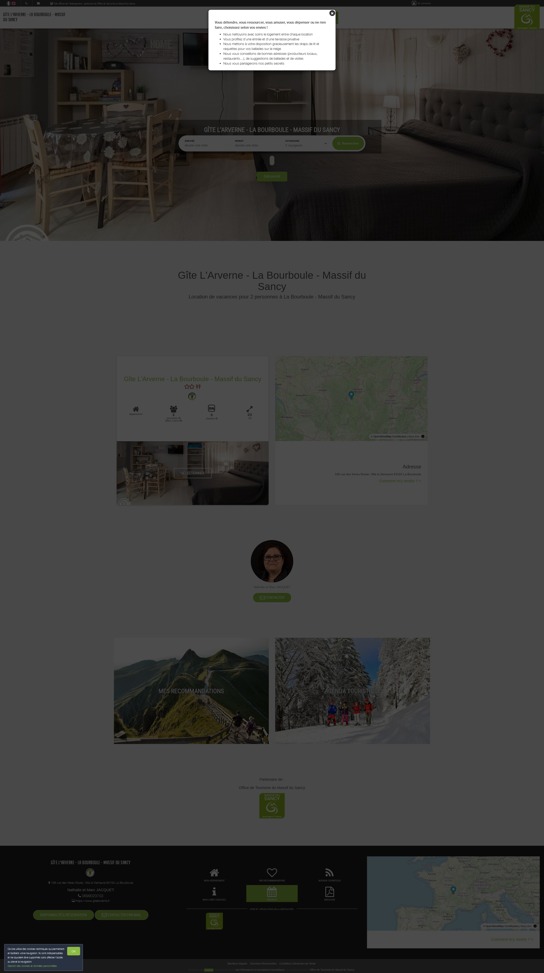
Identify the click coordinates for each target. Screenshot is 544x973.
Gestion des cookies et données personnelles (32, 965)
